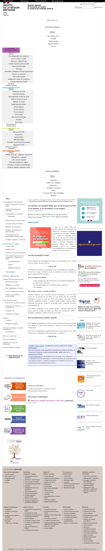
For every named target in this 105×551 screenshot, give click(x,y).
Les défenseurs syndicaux (32, 530)
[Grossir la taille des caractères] (57, 214)
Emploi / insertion (69, 509)
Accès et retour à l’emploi (18, 58)
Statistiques (53, 185)
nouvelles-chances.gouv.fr (36, 346)
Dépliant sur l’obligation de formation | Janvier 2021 (48, 400)
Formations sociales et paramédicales (18, 165)
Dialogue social (87, 517)
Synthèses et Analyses (53, 188)
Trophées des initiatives (12, 314)
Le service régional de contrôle (14, 291)
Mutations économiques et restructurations (13, 230)
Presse (53, 46)
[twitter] (65, 217)
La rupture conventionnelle (32, 522)
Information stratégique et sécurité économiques (19, 71)
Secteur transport (19, 112)
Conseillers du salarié (50, 518)
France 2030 (11, 216)
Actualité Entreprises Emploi (18, 81)
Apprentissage (47, 388)
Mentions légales (72, 549)
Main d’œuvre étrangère (19, 117)
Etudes (53, 190)
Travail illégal (19, 114)
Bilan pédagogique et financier (14, 288)
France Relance (10, 272)
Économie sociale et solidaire (14, 223)
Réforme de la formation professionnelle (12, 295)
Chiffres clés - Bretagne (53, 183)
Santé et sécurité (88, 535)
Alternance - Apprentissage (19, 61)
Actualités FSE (9, 311)
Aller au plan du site (57, 1)
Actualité (53, 38)
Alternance (86, 527)
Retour (52, 32)
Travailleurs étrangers (89, 529)
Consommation (18, 137)
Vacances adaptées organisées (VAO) (18, 167)
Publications (18, 122)
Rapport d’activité (53, 44)
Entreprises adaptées (11, 323)
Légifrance (63, 549)
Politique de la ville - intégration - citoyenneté (18, 154)
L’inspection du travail (50, 509)
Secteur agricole (19, 107)
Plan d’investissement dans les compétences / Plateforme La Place (14, 257)
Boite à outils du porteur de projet (15, 302)
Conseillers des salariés (70, 517)
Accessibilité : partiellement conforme (27, 549)
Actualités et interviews (14, 267)
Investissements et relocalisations (15, 220)
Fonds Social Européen (19, 66)
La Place (10, 264)
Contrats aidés (9, 246)
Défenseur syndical (49, 526)
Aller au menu (25, 1)
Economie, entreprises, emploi (41, 199)
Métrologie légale (19, 139)
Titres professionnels (19, 76)
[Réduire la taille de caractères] (37, 214)
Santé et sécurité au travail (19, 99)
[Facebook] (59, 217)
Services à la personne (19, 74)
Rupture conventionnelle (71, 523)
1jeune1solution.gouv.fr (35, 356)
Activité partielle (48, 528)
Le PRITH (8, 320)
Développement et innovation (14, 214)
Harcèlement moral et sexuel (91, 543)
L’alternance (28, 524)
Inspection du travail (89, 509)
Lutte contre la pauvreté (19, 160)
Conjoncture (53, 180)
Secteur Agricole (29, 518)
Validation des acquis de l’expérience (19, 79)
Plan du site (93, 549)
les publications (10, 332)
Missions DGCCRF (18, 132)
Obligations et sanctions (12, 285)
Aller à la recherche (41, 1)
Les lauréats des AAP (13, 261)
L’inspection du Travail (31, 513)
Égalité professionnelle (89, 537)
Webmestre (12, 549)
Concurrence (19, 134)
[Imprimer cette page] (35, 217)
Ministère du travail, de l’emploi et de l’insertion (43, 374)
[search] (84, 7)
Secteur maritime (19, 109)
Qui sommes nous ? (53, 36)
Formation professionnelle (35, 388)
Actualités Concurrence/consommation (18, 142)
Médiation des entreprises (13, 227)
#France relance (42, 390)
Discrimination (87, 539)
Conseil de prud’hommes (90, 533)
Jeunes (53, 388)
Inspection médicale (19, 94)
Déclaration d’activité (11, 282)
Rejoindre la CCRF (18, 145)
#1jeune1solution (33, 390)
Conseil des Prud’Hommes (71, 511)
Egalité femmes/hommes (18, 104)
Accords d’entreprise (69, 513)
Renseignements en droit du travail (19, 96)
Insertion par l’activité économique (15, 252)
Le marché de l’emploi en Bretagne (53, 193)
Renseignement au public (90, 515)
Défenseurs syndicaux (89, 531)
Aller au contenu (8, 1)
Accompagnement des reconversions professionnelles (14, 235)
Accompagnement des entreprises (19, 56)
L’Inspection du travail (18, 91)
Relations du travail (19, 102)
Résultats (53, 195)
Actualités (19, 119)
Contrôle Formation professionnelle (19, 64)
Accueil (30, 199)
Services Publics (83, 549)
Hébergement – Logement (18, 157)
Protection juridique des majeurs (18, 162)
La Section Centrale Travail (32, 520)
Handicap (19, 69)
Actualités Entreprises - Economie (15, 239)
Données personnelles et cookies (49, 549)
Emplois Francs (10, 249)
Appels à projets (53, 41)
